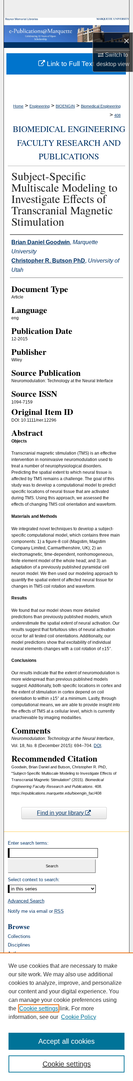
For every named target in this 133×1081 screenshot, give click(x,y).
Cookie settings (38, 1008)
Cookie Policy (78, 1017)
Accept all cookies (66, 1041)
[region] (66, 1017)
